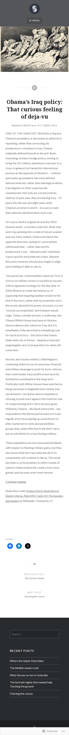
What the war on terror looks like (29, 675)
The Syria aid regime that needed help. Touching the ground (31, 684)
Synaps (26, 125)
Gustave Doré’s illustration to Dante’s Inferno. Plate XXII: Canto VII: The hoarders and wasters (34, 495)
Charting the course (21, 693)
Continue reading (15, 481)
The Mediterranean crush (24, 668)
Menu (36, 20)
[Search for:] (34, 634)
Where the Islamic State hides (27, 660)
